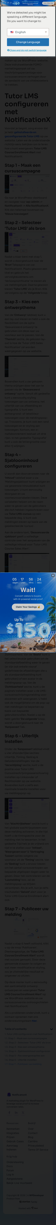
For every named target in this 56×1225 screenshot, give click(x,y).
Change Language (28, 42)
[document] (28, 612)
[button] (53, 575)
